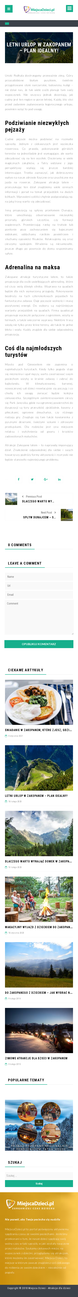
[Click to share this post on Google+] (45, 479)
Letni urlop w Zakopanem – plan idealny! (36, 795)
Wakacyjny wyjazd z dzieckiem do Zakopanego (40, 927)
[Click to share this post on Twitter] (32, 479)
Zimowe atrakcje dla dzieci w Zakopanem (36, 1058)
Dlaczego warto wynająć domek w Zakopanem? (41, 861)
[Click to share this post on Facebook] (18, 479)
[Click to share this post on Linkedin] (59, 479)
